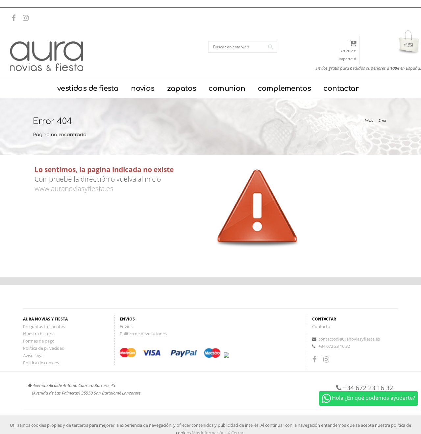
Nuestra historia (39, 334)
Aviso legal (33, 355)
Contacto (321, 326)
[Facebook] (16, 18)
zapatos (181, 88)
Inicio (369, 120)
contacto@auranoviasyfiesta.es (349, 339)
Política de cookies (41, 363)
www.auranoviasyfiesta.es (74, 188)
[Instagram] (27, 18)
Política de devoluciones (143, 334)
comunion (227, 88)
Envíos (126, 326)
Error (382, 120)
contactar (341, 88)
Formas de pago (39, 341)
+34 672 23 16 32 (334, 346)
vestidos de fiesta (87, 88)
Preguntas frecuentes (44, 326)
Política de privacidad (43, 348)
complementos (284, 88)
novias (142, 88)
